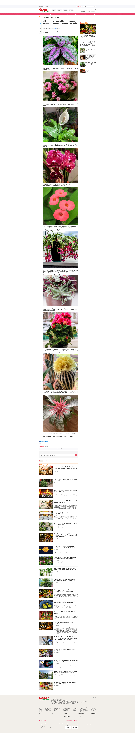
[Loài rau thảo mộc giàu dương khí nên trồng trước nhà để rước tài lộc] (46, 483)
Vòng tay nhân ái (81, 713)
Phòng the (79, 14)
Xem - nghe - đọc (66, 710)
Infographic (74, 711)
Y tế (55, 710)
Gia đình (46, 14)
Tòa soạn (68, 727)
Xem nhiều (84, 23)
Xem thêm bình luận (58, 448)
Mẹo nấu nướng (93, 709)
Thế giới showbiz (65, 709)
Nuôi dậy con (47, 709)
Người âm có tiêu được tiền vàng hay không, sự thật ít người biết (65, 490)
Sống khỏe (51, 14)
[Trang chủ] (40, 14)
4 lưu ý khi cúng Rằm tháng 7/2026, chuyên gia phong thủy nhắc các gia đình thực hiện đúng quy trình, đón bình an (66, 535)
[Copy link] (40, 26)
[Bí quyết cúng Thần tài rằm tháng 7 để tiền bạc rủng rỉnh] (46, 615)
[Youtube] (93, 697)
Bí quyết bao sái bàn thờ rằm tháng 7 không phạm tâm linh (65, 650)
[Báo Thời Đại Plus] (93, 11)
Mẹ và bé (71, 10)
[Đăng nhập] (95, 9)
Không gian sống (47, 17)
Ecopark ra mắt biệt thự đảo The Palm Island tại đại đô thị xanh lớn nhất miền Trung (65, 671)
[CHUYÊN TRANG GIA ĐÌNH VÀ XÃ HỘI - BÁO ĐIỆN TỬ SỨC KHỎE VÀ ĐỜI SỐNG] (44, 10)
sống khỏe (59, 10)
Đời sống (40, 709)
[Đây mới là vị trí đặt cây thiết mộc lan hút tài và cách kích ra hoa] (46, 526)
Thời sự (40, 708)
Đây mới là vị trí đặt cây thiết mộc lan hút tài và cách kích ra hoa (65, 523)
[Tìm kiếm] (94, 6)
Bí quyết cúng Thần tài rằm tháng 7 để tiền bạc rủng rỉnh (66, 612)
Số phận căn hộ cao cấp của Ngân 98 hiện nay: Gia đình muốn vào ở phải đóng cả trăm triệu (90, 57)
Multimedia (59, 14)
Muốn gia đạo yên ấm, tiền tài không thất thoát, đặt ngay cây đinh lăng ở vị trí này (64, 579)
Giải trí (55, 14)
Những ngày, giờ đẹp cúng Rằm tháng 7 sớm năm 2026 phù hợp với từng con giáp (65, 590)
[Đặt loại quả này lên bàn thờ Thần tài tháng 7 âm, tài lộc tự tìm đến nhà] (46, 686)
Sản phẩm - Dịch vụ (66, 14)
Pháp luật (40, 711)
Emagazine (75, 708)
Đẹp (75, 14)
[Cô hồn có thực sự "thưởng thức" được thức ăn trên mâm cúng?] (46, 515)
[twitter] (47, 441)
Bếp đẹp (92, 710)
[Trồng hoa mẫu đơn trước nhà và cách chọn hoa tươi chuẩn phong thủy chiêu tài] (46, 560)
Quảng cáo (75, 727)
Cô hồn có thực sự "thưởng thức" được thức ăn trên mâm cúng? (65, 512)
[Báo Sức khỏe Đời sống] (83, 11)
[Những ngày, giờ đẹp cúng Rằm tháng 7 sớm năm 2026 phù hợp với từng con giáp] (46, 593)
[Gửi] (76, 455)
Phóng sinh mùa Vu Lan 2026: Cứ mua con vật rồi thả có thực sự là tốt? (65, 501)
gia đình (54, 10)
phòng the (65, 10)
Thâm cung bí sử (48, 710)
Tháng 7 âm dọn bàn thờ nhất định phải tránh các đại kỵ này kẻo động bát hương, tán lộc (66, 547)
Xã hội (42, 14)
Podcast (74, 710)
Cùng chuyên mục (46, 465)
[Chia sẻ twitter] (40, 24)
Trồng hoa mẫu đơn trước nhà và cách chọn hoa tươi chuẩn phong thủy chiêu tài (65, 557)
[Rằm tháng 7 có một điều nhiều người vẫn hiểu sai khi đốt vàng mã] (46, 626)
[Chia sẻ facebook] (40, 21)
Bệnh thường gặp (57, 708)
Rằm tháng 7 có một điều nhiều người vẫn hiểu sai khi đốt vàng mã (65, 623)
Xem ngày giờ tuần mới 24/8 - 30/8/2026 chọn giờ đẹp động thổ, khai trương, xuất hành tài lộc (65, 468)
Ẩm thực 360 (93, 708)
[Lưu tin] (40, 28)
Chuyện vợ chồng (48, 708)
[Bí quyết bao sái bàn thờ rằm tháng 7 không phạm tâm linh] (46, 653)
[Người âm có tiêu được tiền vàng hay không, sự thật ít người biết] (46, 493)
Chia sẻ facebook (43, 441)
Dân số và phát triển (85, 14)
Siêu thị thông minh (83, 711)
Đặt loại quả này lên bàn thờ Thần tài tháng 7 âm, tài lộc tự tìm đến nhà (65, 683)
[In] (40, 31)
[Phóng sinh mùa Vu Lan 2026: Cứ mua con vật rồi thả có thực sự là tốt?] (46, 504)
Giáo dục (40, 710)
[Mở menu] (95, 14)
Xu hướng (81, 708)
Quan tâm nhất (41, 446)
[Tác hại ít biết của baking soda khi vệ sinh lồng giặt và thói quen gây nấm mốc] (46, 664)
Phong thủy (53, 17)
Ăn (71, 14)
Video (74, 709)
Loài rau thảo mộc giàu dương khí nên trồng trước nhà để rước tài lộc (65, 480)
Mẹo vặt (58, 17)
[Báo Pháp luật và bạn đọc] (88, 11)
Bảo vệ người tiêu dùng (84, 710)
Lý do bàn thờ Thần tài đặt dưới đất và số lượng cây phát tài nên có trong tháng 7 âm (65, 569)
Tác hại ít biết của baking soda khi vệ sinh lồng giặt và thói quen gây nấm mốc (66, 661)
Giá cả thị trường (83, 709)
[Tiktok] (82, 9)
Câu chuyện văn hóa (66, 708)
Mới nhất (80, 6)
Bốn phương (92, 14)
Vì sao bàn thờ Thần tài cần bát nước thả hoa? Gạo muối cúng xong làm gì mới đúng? (66, 601)
